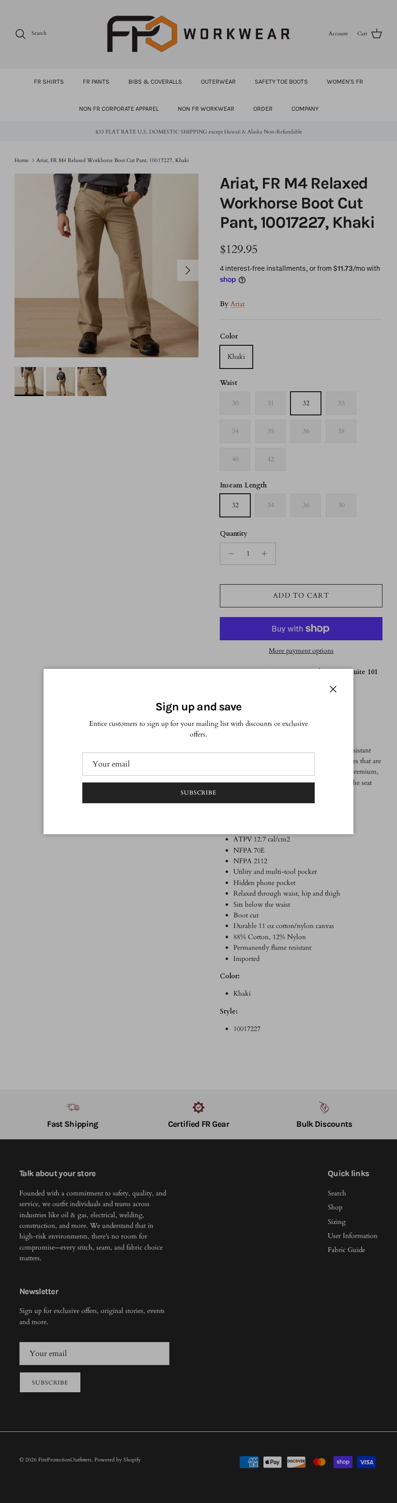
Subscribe (199, 792)
